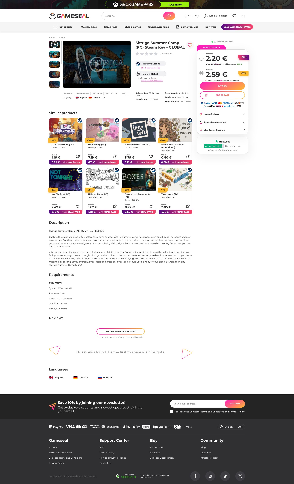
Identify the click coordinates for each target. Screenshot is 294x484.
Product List (156, 447)
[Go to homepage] (69, 16)
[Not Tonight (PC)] (65, 179)
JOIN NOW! (235, 404)
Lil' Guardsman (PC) (63, 144)
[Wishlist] (234, 16)
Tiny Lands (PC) (170, 194)
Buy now (222, 86)
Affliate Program (210, 457)
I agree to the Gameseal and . (210, 412)
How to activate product (113, 457)
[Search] (169, 16)
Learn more (153, 99)
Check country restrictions (152, 81)
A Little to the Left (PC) (137, 144)
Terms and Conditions (212, 411)
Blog (203, 447)
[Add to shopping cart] (78, 156)
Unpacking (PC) (97, 144)
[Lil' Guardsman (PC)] (65, 130)
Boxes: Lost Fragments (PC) (137, 196)
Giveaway (206, 452)
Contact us (105, 463)
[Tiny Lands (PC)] (175, 179)
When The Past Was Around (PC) (172, 146)
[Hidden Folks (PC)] (102, 179)
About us (54, 447)
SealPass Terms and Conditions (65, 457)
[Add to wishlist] (190, 45)
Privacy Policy (237, 411)
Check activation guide (150, 68)
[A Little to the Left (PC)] (139, 130)
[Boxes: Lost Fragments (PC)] (139, 179)
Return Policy (107, 452)
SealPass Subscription (162, 457)
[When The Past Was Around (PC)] (175, 130)
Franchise (155, 452)
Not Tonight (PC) (61, 194)
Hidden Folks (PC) (98, 194)
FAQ (102, 447)
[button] (243, 16)
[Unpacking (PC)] (102, 130)
